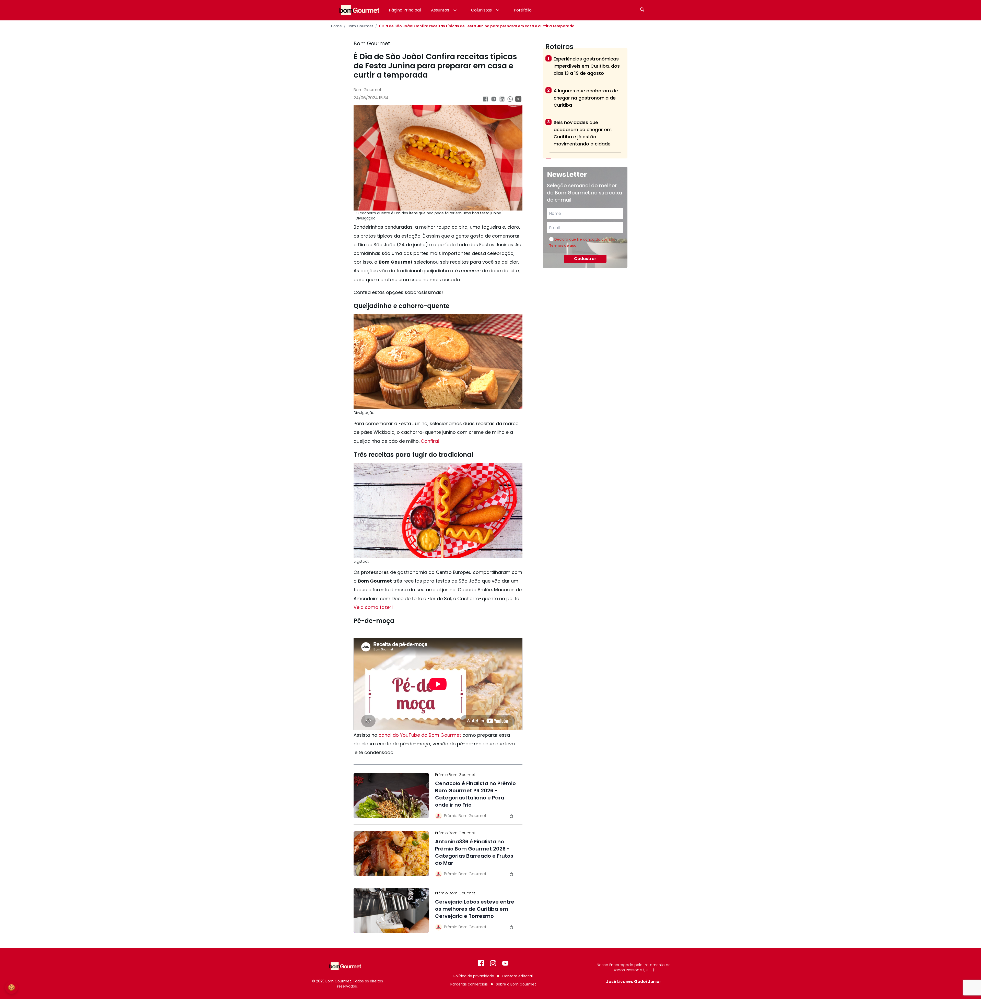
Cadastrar (585, 259)
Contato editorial (517, 976)
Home (336, 26)
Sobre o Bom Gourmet (516, 984)
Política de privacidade (473, 976)
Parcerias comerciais (469, 984)
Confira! (430, 441)
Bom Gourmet (360, 26)
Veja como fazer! (373, 607)
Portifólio (523, 10)
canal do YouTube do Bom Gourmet (420, 735)
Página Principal (405, 10)
